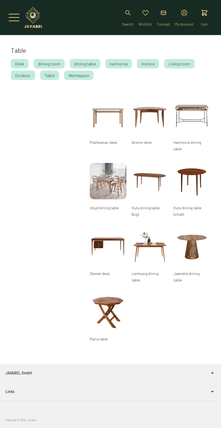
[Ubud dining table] (108, 181)
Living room (179, 63)
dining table (85, 63)
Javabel (31, 420)
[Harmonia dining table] (192, 115)
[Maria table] (108, 312)
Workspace (78, 75)
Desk (19, 63)
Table (49, 75)
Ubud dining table (104, 208)
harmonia (118, 63)
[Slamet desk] (108, 246)
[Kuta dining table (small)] (192, 181)
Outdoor (23, 75)
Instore (148, 63)
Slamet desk (100, 273)
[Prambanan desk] (108, 115)
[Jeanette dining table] (192, 246)
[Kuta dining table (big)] (150, 181)
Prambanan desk (103, 142)
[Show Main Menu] (14, 17)
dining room (49, 63)
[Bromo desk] (150, 115)
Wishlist (145, 24)
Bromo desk (142, 142)
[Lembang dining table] (150, 246)
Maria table (99, 339)
